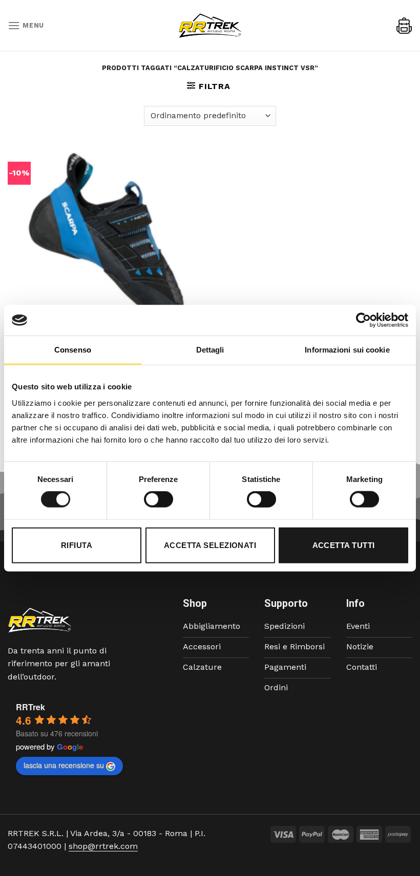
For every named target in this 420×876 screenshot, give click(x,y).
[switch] (158, 499)
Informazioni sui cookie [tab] (347, 349)
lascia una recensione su (64, 765)
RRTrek (30, 707)
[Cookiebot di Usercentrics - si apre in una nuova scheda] (363, 320)
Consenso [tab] (72, 349)
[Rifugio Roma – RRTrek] (210, 25)
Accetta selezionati (210, 544)
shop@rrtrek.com (103, 846)
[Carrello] (404, 25)
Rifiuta (76, 544)
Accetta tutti (343, 544)
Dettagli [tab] (210, 349)
